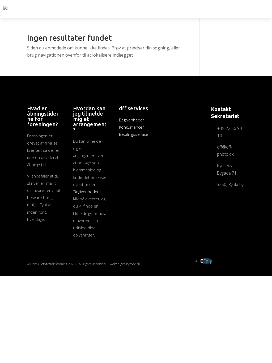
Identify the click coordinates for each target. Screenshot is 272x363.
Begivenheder (86, 191)
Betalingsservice (133, 134)
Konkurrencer (131, 127)
